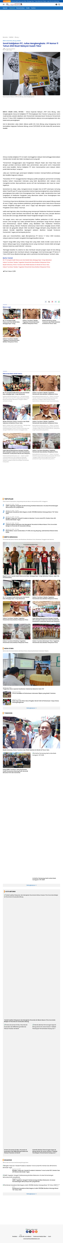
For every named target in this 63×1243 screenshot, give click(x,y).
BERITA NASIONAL (7, 41)
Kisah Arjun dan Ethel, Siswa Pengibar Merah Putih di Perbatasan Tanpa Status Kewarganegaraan (35, 701)
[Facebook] (27, 1231)
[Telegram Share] (55, 302)
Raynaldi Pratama (10, 49)
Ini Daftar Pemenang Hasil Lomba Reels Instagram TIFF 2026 (44, 878)
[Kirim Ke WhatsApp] (59, 302)
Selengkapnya (30, 708)
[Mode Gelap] (56, 4)
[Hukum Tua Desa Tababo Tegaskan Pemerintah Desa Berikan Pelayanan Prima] (31, 314)
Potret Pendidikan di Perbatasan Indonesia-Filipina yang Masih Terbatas (34, 693)
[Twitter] (30, 1231)
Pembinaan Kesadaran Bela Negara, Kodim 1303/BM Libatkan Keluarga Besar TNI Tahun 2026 (32, 512)
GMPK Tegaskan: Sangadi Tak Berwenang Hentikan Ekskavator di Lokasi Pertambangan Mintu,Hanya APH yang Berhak (32, 506)
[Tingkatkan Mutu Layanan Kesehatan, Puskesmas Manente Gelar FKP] (31, 669)
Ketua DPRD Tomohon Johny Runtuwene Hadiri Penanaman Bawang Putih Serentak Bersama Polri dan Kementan (15, 771)
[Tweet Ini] (49, 302)
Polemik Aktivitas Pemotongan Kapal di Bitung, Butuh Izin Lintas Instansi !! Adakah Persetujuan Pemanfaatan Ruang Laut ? (44, 1151)
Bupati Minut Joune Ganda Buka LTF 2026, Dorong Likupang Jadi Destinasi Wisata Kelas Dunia (32, 531)
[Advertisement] (31, 23)
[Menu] (4, 4)
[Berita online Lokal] (13, 4)
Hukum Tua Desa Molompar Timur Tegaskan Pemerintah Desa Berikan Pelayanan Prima (45, 641)
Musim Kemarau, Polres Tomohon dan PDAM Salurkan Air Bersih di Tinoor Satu (26, 264)
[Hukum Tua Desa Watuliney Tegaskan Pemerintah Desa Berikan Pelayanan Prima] (46, 441)
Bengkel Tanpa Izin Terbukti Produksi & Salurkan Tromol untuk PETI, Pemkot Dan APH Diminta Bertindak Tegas (31, 518)
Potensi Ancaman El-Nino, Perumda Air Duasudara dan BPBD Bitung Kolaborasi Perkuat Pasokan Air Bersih (16, 1151)
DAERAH (19, 41)
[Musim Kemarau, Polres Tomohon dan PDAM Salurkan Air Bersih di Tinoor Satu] (51, 314)
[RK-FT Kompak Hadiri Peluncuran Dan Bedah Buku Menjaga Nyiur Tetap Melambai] (12, 314)
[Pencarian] (59, 4)
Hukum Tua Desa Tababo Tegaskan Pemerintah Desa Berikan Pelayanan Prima (26, 262)
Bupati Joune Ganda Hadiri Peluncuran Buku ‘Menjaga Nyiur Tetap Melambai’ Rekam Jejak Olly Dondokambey (31, 576)
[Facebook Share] (46, 302)
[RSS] (36, 1231)
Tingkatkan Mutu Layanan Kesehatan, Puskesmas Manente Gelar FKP (23, 689)
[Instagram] (33, 1231)
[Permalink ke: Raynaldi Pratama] (4, 49)
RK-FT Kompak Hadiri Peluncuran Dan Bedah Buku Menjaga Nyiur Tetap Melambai (27, 260)
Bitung (14, 41)
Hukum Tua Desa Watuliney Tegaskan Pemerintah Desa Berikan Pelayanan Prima (45, 451)
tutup (21, 1235)
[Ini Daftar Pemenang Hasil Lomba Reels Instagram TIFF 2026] (46, 814)
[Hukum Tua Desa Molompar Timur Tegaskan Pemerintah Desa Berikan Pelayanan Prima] (46, 631)
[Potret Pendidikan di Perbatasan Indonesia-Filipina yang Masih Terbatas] (7, 694)
